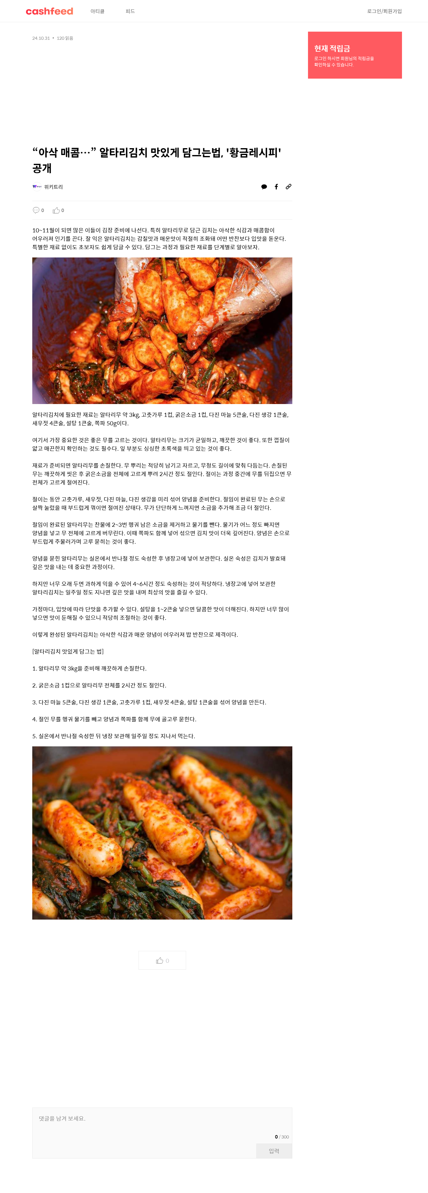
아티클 (98, 11)
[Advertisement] (162, 91)
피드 (130, 11)
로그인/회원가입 (384, 11)
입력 (274, 1151)
